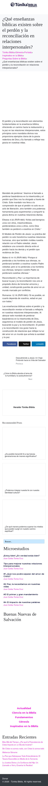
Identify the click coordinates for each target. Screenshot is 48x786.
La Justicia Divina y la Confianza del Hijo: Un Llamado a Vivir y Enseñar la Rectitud (20, 763)
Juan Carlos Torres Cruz (13, 558)
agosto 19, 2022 (10, 657)
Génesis (24, 721)
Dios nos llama (11, 655)
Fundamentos (24, 717)
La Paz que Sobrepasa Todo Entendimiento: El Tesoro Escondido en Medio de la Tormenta (21, 757)
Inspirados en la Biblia (24, 726)
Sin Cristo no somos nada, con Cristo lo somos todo (23, 748)
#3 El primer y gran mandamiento (20, 594)
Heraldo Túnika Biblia (24, 407)
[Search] (42, 541)
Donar (5, 778)
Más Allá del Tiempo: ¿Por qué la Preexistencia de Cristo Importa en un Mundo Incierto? (22, 743)
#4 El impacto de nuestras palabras (21, 602)
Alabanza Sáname (9, 752)
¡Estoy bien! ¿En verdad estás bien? (21, 556)
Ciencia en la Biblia (24, 712)
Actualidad (24, 708)
